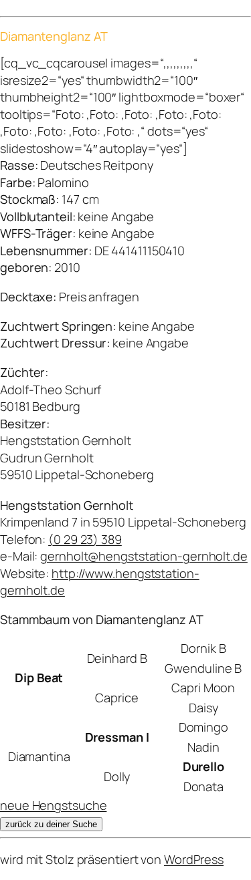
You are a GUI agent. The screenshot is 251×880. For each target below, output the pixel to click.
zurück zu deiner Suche (51, 824)
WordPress (194, 859)
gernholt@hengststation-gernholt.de (144, 556)
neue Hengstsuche (53, 805)
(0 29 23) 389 (85, 539)
